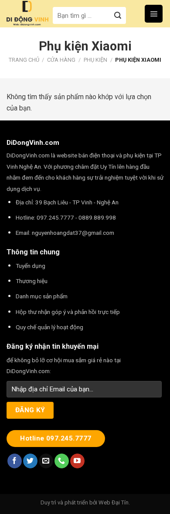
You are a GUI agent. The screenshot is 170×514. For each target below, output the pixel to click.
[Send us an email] (46, 461)
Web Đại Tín (114, 502)
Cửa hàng (61, 60)
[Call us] (61, 461)
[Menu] (154, 13)
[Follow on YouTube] (77, 461)
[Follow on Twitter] (30, 461)
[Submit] (118, 15)
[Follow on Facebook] (14, 461)
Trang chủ (24, 60)
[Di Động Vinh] (27, 13)
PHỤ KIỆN (95, 60)
